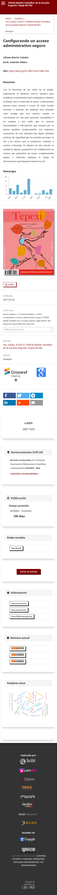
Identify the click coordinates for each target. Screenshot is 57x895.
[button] (9, 395)
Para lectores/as (19, 603)
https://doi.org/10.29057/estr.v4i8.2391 (29, 70)
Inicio (8, 18)
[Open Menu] (3, 3)
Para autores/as (18, 609)
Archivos (19, 18)
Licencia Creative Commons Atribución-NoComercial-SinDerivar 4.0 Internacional (29, 860)
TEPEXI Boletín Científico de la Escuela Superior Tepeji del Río (28, 4)
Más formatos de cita (14, 329)
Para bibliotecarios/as (21, 616)
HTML (11, 284)
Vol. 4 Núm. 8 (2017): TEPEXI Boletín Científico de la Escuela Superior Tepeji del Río (28, 23)
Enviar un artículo (28, 571)
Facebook (16, 548)
